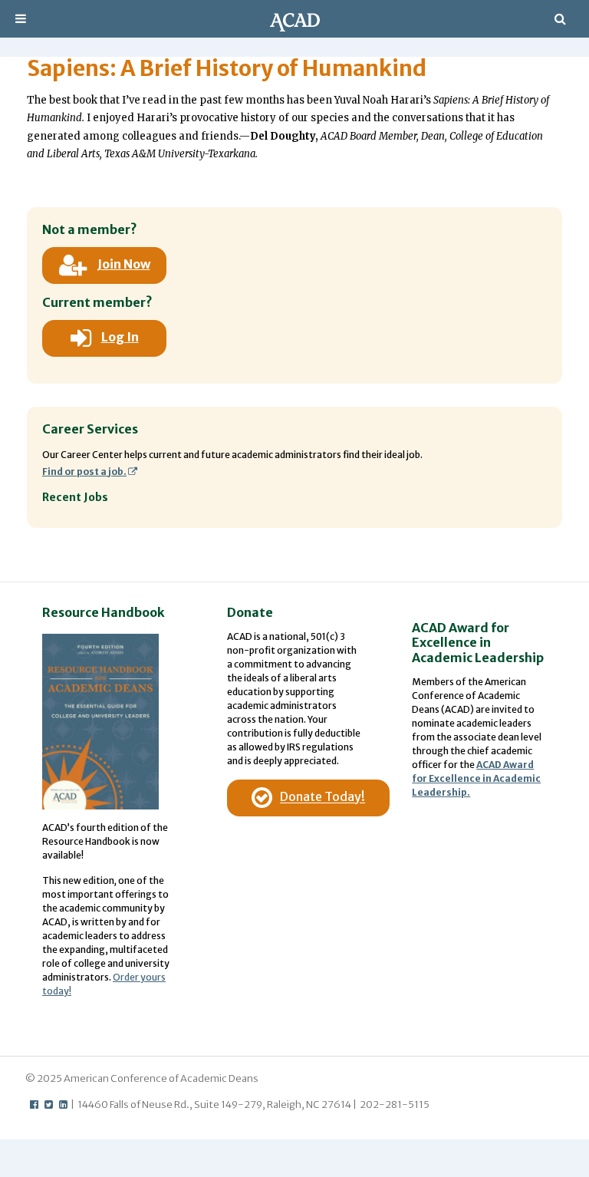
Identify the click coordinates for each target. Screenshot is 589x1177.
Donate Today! (322, 797)
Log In (120, 337)
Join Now (123, 264)
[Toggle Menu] (20, 18)
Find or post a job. (84, 471)
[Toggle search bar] (560, 19)
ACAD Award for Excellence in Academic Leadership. (476, 778)
